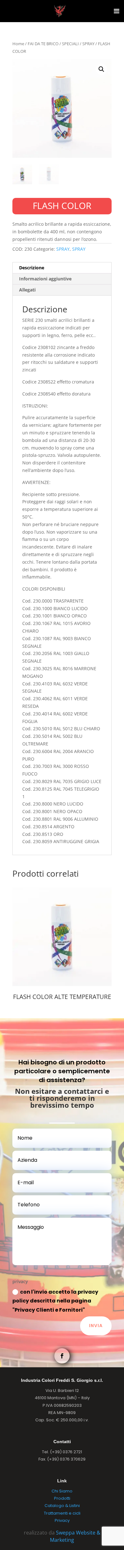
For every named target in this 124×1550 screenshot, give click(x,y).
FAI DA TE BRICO (43, 43)
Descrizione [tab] (31, 268)
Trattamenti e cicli (62, 1513)
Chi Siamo (62, 1491)
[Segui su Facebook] (62, 1355)
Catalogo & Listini (62, 1506)
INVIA (96, 1325)
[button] (101, 69)
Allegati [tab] (27, 290)
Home (18, 43)
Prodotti (62, 1498)
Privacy (62, 1520)
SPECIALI (70, 43)
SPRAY (88, 43)
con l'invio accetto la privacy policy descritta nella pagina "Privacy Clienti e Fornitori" (55, 1301)
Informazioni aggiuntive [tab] (45, 279)
